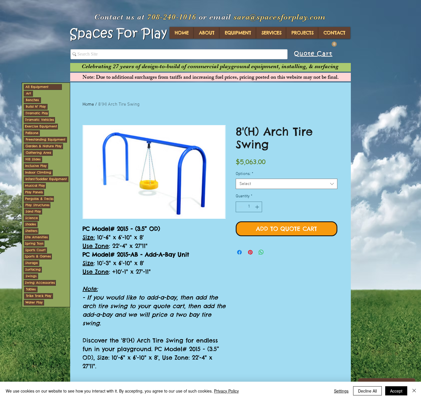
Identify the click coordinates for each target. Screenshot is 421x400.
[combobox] (286, 184)
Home (88, 104)
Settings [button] (341, 391)
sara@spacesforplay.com (279, 17)
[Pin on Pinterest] (250, 252)
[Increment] (257, 207)
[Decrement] (240, 207)
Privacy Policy (226, 391)
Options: (244, 173)
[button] (334, 44)
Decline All (367, 391)
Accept (396, 391)
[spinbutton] (249, 207)
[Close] (414, 390)
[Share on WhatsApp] (261, 252)
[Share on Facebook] (239, 252)
